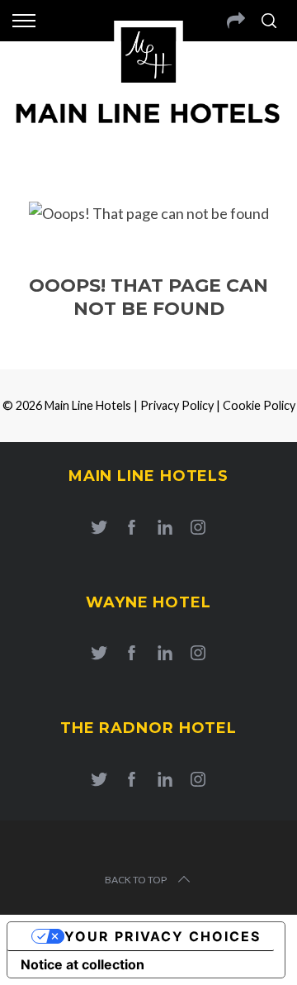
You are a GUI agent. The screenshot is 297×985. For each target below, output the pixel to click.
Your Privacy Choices (162, 936)
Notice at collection (82, 964)
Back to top (136, 879)
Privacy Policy (177, 405)
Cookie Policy (259, 405)
